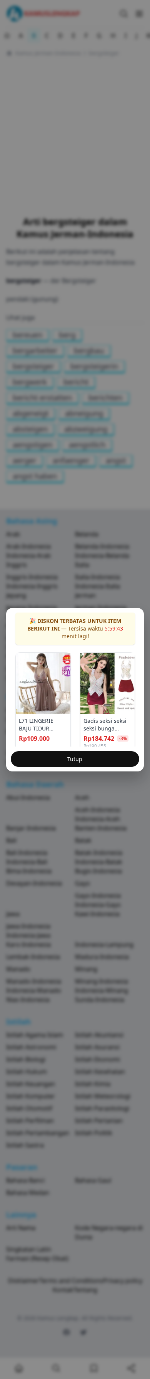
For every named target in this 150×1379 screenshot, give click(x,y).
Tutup (74, 759)
